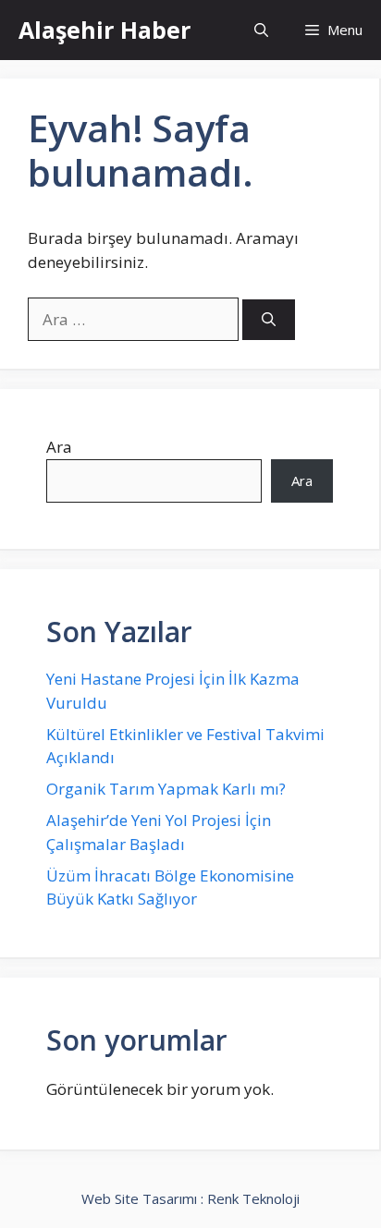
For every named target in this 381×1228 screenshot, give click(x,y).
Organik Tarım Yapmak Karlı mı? (166, 788)
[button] (261, 30)
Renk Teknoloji (253, 1198)
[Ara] (268, 320)
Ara (59, 446)
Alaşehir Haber (104, 29)
